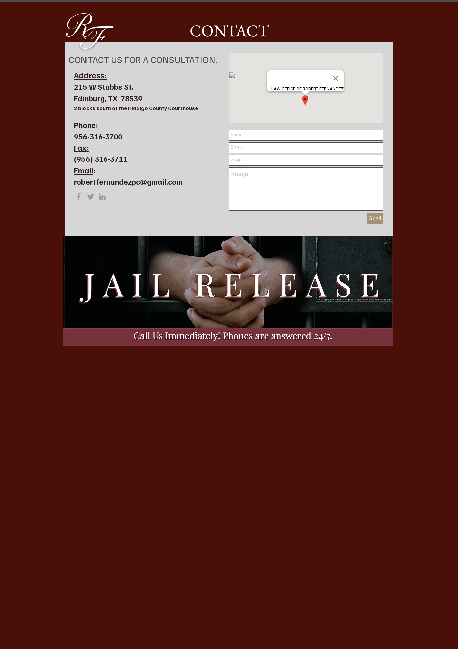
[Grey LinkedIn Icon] (102, 196)
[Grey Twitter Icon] (90, 196)
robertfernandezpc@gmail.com (128, 181)
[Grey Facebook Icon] (78, 196)
